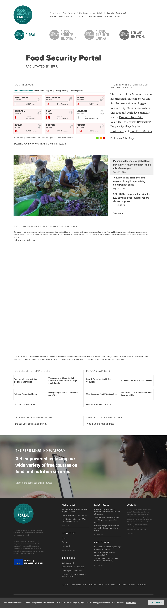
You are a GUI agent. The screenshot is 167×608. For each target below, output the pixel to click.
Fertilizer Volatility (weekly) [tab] (44, 90)
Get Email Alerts (121, 13)
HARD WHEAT (22, 97)
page (118, 112)
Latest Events (102, 542)
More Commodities (68, 550)
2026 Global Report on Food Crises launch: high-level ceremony (106, 559)
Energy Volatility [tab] (62, 90)
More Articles (98, 535)
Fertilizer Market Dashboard (25, 394)
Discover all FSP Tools (24, 404)
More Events (98, 565)
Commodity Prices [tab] (76, 90)
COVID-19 (131, 505)
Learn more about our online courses (33, 483)
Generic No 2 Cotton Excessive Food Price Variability (136, 394)
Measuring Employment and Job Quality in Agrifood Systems (75, 510)
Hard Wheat (66, 546)
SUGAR (18, 125)
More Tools (68, 505)
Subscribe (110, 13)
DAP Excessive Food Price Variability (136, 380)
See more (118, 213)
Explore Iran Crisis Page (122, 138)
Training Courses (82, 13)
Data (64, 13)
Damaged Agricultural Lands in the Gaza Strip (63, 394)
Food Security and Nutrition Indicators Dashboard (25, 380)
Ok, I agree (156, 602)
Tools (80, 16)
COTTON (82, 111)
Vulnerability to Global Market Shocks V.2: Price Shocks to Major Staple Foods (62, 381)
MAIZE (80, 97)
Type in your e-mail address (100, 424)
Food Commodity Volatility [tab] (23, 90)
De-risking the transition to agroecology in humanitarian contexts (107, 548)
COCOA (81, 125)
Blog (117, 16)
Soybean (65, 542)
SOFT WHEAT (53, 97)
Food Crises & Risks (61, 16)
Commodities (95, 16)
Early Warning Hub (68, 563)
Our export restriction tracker (25, 232)
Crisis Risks (68, 558)
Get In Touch (101, 13)
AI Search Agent (55, 13)
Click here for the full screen (24, 240)
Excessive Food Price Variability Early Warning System (74, 575)
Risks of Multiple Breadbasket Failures (74, 516)
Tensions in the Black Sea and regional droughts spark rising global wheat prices (129, 181)
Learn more (131, 603)
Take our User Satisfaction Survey (30, 424)
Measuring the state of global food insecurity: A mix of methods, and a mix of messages (132, 164)
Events (108, 16)
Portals (65, 585)
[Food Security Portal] (23, 14)
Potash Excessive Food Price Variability (98, 380)
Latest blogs (101, 505)
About (93, 13)
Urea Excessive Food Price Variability (102, 394)
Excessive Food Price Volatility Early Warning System (40, 144)
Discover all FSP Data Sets (99, 404)
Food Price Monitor (141, 131)
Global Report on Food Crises (72, 571)
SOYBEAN (20, 111)
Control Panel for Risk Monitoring (73, 567)
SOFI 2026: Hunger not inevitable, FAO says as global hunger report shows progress (131, 197)
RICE (48, 111)
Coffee (64, 538)
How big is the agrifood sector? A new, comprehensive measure (74, 520)
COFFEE (50, 125)
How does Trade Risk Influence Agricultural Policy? (104, 554)
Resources (71, 13)
